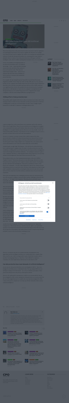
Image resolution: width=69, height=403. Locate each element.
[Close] (53, 183)
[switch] (47, 200)
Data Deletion (28, 219)
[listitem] (34, 197)
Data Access (34, 219)
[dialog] (34, 201)
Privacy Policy (40, 219)
